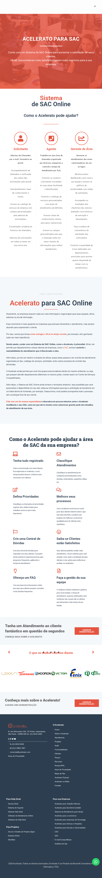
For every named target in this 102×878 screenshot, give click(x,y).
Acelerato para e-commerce (65, 816)
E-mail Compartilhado (63, 840)
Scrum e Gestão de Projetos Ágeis (21, 832)
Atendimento (60, 738)
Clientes (58, 754)
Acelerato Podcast (62, 778)
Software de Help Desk (17, 820)
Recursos (58, 762)
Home (57, 730)
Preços (57, 758)
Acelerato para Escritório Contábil (68, 808)
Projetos (58, 742)
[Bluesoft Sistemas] (17, 725)
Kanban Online (14, 836)
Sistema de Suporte (15, 808)
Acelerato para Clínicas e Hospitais (68, 824)
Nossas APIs (59, 766)
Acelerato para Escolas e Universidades (70, 828)
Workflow (11, 840)
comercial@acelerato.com (20, 752)
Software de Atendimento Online (20, 816)
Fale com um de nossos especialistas (23, 401)
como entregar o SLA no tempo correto (48, 334)
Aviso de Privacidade (16, 756)
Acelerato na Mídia (62, 782)
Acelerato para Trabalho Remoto (67, 804)
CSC (56, 832)
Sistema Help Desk (15, 812)
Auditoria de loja (61, 844)
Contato (58, 786)
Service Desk (13, 804)
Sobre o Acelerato (62, 734)
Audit (57, 746)
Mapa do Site (60, 774)
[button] (9, 652)
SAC (66, 347)
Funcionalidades (61, 750)
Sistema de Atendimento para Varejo (69, 812)
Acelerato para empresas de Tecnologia (70, 820)
